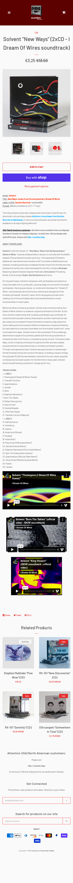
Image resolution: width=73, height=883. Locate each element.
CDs (36, 32)
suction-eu (35, 851)
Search (36, 829)
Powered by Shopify (47, 851)
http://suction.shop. (36, 237)
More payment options (36, 186)
